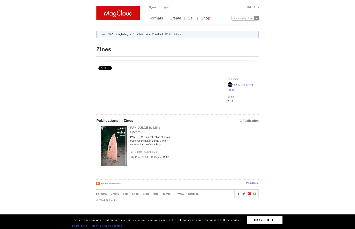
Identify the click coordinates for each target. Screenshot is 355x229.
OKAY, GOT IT (264, 220)
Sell (191, 18)
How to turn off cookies (107, 225)
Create (175, 18)
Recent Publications (111, 183)
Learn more (79, 225)
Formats (156, 18)
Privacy (179, 193)
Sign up (153, 7)
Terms (167, 193)
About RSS (252, 183)
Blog (146, 193)
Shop (205, 18)
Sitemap (193, 193)
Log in (164, 7)
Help (249, 7)
